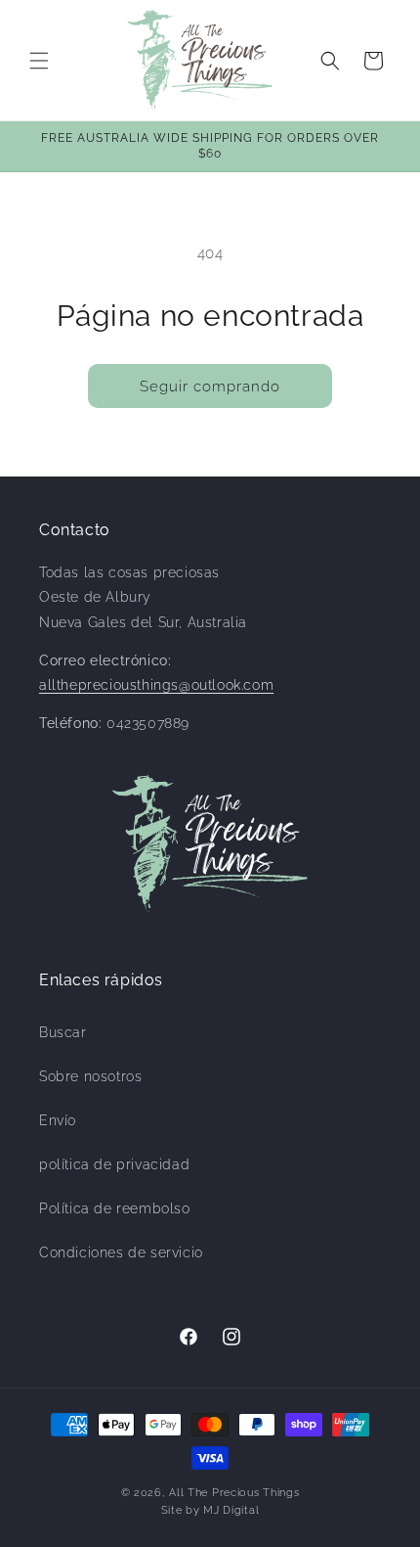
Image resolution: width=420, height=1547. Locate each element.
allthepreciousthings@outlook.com (156, 685)
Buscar (63, 1032)
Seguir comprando (210, 386)
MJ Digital (231, 1510)
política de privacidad (114, 1164)
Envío (57, 1120)
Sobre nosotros (90, 1076)
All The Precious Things (234, 1492)
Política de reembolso (114, 1208)
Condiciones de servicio (121, 1252)
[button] (39, 60)
